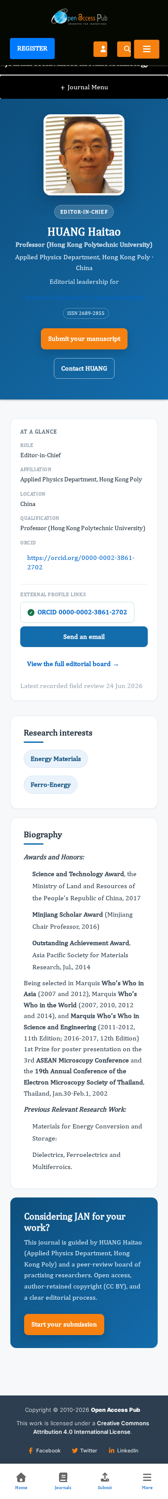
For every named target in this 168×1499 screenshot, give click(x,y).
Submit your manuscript (84, 338)
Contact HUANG (84, 368)
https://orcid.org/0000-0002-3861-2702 (80, 562)
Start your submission (64, 1324)
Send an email (84, 636)
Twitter (88, 1450)
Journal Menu (84, 87)
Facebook (48, 1450)
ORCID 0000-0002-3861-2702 (78, 612)
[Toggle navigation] (146, 49)
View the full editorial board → (73, 664)
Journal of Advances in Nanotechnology (84, 297)
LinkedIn (127, 1450)
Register (32, 48)
